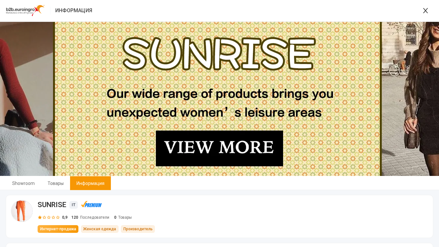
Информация (90, 183)
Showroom (23, 183)
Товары (56, 183)
